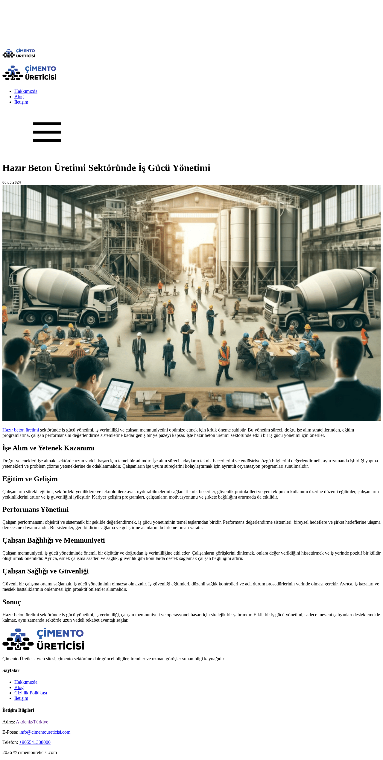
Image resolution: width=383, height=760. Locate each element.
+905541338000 (35, 742)
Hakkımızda (25, 91)
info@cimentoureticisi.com (44, 732)
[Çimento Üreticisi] (18, 55)
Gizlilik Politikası (30, 692)
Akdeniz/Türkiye (32, 721)
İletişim (21, 102)
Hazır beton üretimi (20, 429)
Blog (19, 96)
